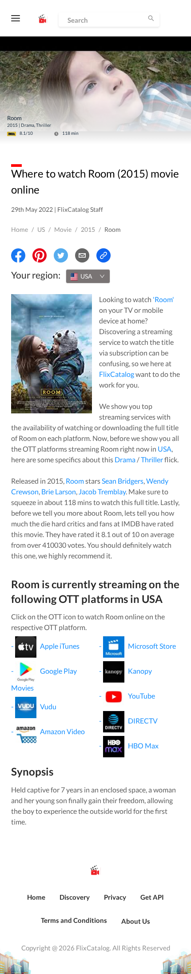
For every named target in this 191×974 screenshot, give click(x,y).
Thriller (152, 459)
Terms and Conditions (74, 920)
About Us (135, 921)
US (41, 229)
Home (19, 229)
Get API (152, 897)
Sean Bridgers (122, 481)
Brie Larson (58, 491)
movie (63, 229)
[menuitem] (36, 902)
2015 (88, 229)
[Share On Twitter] (61, 255)
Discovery (75, 897)
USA (164, 449)
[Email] (82, 255)
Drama (125, 459)
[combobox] (88, 276)
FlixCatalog (116, 374)
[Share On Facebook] (18, 255)
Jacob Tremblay (102, 491)
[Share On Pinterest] (39, 255)
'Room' (163, 299)
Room (75, 481)
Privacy (115, 897)
